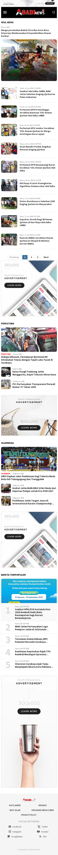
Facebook (16, 826)
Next (46, 257)
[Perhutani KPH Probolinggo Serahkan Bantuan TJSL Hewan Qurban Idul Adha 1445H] (9, 111)
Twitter (44, 826)
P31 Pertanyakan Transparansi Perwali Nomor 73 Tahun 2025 (33, 386)
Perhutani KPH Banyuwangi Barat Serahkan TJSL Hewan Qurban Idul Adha (37, 167)
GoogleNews (16, 836)
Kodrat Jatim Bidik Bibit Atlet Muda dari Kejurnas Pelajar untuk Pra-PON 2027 (34, 490)
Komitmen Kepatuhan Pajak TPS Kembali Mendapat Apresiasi (33, 653)
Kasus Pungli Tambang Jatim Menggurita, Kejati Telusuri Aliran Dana (34, 373)
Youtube (44, 831)
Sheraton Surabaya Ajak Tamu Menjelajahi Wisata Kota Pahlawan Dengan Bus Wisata (34, 665)
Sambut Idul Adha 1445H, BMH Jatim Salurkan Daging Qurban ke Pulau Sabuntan (37, 94)
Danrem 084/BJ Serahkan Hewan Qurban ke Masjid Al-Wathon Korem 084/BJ (36, 240)
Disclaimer (15, 805)
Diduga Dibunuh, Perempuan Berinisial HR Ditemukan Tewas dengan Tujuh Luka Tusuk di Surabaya (27, 359)
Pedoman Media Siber (43, 810)
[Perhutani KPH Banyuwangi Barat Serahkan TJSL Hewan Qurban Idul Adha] (9, 167)
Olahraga (5, 473)
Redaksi (43, 805)
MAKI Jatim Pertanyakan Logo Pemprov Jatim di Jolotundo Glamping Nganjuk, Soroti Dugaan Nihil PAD (34, 628)
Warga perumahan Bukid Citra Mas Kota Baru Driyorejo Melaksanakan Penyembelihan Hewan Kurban (26, 33)
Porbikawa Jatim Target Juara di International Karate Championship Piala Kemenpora (32, 502)
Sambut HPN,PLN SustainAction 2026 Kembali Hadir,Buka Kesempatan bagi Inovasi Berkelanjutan (32, 614)
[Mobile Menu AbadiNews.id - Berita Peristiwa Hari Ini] (5, 12)
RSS (44, 836)
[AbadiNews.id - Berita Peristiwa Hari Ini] (29, 11)
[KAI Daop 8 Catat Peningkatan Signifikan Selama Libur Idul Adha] (9, 185)
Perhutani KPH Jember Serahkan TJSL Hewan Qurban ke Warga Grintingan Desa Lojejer (37, 131)
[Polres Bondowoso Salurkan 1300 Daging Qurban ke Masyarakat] (9, 203)
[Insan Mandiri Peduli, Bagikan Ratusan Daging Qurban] (9, 149)
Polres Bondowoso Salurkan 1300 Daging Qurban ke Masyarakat (37, 203)
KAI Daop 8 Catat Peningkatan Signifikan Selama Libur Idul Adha (37, 185)
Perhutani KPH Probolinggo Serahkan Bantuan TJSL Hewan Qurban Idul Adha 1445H (36, 112)
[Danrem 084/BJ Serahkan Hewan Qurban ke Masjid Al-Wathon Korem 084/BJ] (9, 240)
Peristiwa (5, 354)
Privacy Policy (28, 815)
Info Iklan (14, 810)
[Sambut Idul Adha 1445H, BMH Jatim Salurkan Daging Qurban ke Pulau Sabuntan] (9, 93)
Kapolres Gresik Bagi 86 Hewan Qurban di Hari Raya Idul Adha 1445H (36, 222)
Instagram (16, 831)
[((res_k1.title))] (29, 339)
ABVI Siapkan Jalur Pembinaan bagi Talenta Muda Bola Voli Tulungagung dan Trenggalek (28, 478)
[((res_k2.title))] (29, 459)
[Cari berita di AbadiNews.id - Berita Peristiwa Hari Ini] (53, 12)
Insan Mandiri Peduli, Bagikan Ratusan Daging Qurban (35, 148)
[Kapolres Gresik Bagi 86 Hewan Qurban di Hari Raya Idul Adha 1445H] (9, 221)
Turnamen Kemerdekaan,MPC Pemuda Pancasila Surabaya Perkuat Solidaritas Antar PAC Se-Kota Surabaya (33, 640)
